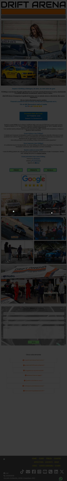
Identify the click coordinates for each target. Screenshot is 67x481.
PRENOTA (33, 170)
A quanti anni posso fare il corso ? (34, 360)
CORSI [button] (41, 458)
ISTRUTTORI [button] (38, 462)
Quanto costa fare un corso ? (34, 380)
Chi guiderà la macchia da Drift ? (34, 370)
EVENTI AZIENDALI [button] (46, 465)
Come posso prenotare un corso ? (34, 386)
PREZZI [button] (49, 458)
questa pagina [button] (41, 153)
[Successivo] (64, 40)
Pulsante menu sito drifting (63, 11)
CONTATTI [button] (49, 462)
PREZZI (16, 170)
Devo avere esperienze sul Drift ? (34, 390)
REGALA (50, 170)
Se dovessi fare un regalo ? (34, 375)
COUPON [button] (57, 458)
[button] (8, 473)
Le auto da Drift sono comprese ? (34, 365)
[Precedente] (3, 40)
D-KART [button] (58, 465)
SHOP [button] (56, 462)
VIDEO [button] (34, 465)
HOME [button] (34, 458)
